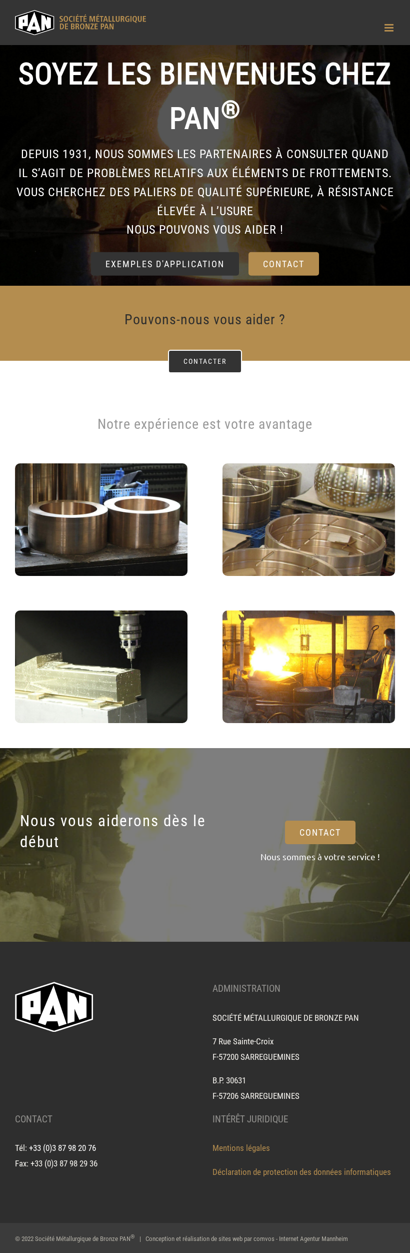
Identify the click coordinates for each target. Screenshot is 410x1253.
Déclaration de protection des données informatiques (301, 1172)
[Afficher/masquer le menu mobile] (389, 28)
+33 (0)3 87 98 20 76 (62, 1148)
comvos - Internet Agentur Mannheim (301, 1239)
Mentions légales (241, 1148)
